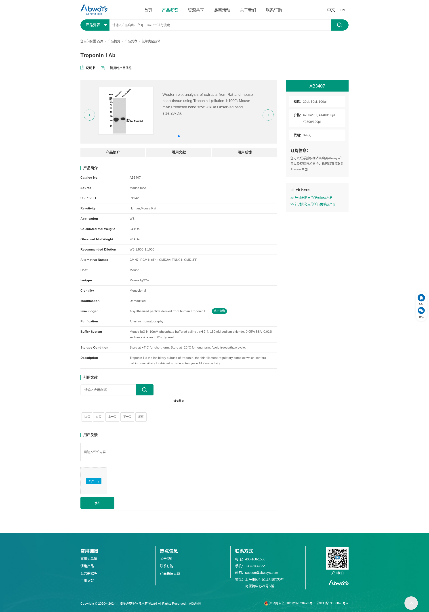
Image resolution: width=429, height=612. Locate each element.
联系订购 (274, 10)
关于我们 (248, 10)
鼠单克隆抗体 (151, 41)
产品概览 (170, 10)
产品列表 (131, 41)
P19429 (135, 198)
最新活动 (222, 10)
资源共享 (196, 10)
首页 (148, 10)
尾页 (141, 416)
